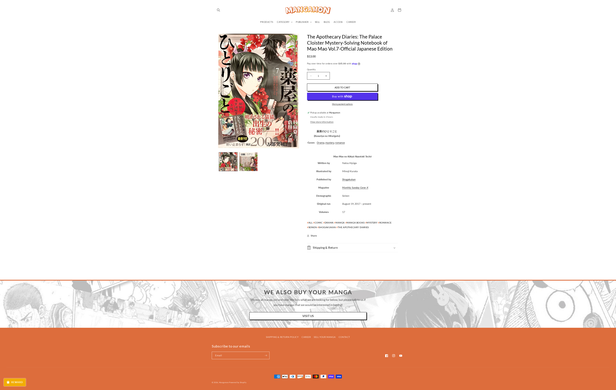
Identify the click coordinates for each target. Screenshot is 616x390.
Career (306, 337)
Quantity (311, 69)
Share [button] (314, 235)
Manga (340, 222)
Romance (385, 222)
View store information (322, 121)
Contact (344, 337)
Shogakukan (349, 179)
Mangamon (224, 382)
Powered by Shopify (238, 382)
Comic (319, 222)
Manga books (356, 222)
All (310, 222)
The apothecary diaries (353, 227)
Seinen (312, 227)
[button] (218, 10)
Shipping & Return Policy (282, 337)
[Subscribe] (265, 355)
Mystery (372, 222)
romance (340, 142)
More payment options (342, 104)
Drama (320, 142)
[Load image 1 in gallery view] (228, 161)
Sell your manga (325, 337)
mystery (329, 142)
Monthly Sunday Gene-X (355, 187)
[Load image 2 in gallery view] (248, 161)
